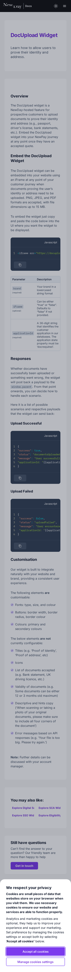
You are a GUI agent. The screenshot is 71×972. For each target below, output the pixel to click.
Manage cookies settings (35, 962)
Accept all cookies (36, 951)
